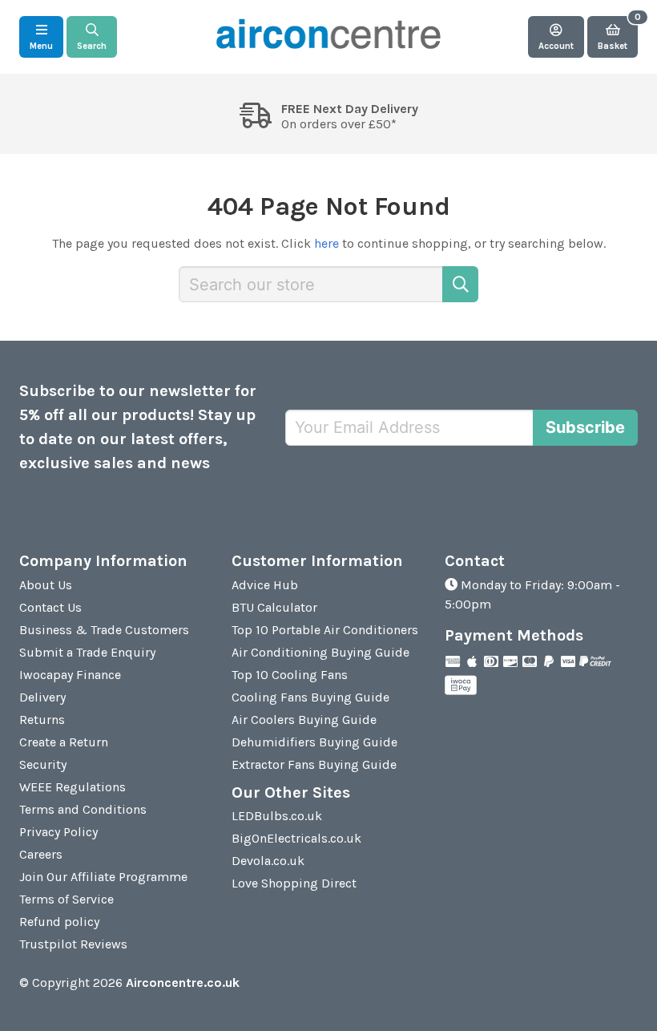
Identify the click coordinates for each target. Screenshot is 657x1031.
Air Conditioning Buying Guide (320, 652)
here (326, 243)
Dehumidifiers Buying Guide (314, 742)
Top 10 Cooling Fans (290, 674)
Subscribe (585, 427)
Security (43, 764)
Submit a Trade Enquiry (87, 652)
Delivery (42, 697)
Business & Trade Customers (104, 629)
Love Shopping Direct (294, 883)
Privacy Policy (58, 831)
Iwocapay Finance (70, 674)
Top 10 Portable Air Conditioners (325, 629)
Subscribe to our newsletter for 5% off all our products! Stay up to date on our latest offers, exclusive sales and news (137, 427)
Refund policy (59, 921)
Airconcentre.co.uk (183, 982)
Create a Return (63, 742)
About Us (45, 584)
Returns (42, 719)
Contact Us (50, 607)
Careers (40, 854)
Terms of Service (66, 899)
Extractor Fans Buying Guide (314, 764)
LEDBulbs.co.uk (277, 815)
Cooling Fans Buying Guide (310, 697)
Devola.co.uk (268, 860)
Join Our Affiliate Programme (103, 876)
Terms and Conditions (83, 809)
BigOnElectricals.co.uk (296, 838)
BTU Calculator (274, 607)
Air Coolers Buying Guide (304, 719)
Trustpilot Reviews (73, 944)
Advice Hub (265, 584)
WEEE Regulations (72, 786)
